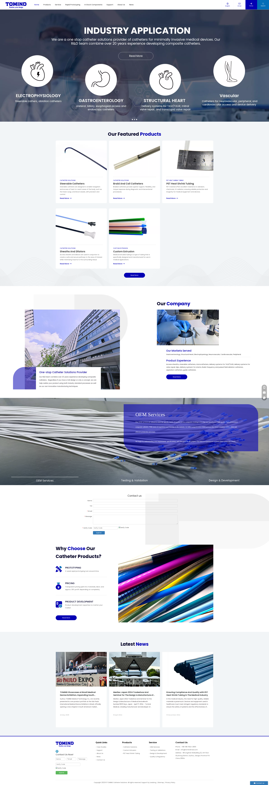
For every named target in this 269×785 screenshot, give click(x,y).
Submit (99, 533)
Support (99, 750)
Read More (66, 198)
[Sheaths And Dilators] (81, 226)
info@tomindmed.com (189, 750)
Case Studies (101, 747)
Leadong (153, 782)
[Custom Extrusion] (134, 226)
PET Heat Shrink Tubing (131, 753)
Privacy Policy (170, 782)
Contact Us (101, 760)
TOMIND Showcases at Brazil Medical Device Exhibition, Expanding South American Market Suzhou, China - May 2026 (78, 693)
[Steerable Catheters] (81, 159)
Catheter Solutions (130, 747)
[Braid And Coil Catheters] (134, 159)
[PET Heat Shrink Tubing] (187, 159)
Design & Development (158, 753)
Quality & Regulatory (157, 757)
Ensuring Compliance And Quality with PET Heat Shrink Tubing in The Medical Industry (187, 693)
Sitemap (161, 782)
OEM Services (155, 747)
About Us (100, 753)
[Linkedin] (57, 751)
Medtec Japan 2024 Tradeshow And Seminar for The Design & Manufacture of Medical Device (133, 693)
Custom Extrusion (129, 750)
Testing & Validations (157, 750)
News (98, 757)
